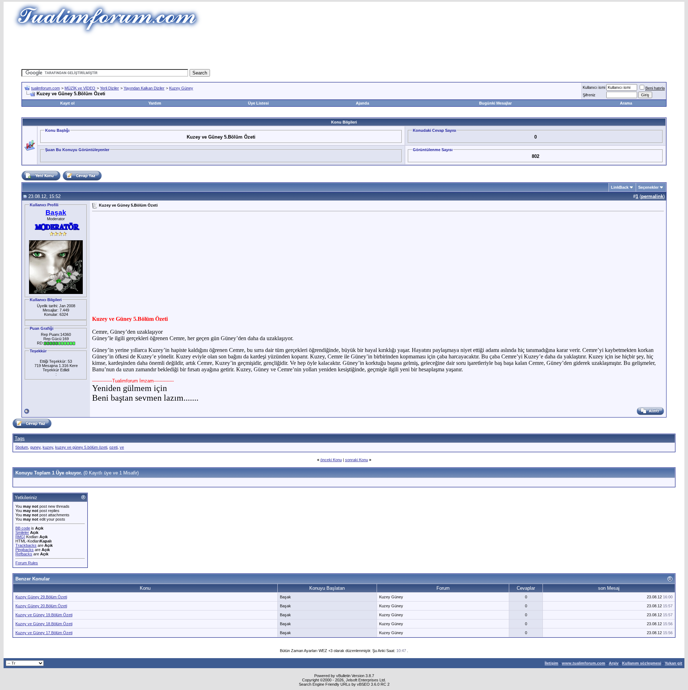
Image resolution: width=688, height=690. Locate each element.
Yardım (154, 103)
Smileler (22, 532)
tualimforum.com (45, 88)
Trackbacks (26, 545)
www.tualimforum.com (583, 663)
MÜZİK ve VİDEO (79, 88)
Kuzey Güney (181, 88)
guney (35, 447)
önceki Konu (331, 460)
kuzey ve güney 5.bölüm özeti (81, 447)
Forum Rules (26, 563)
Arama (626, 103)
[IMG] (20, 537)
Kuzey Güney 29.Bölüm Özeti (41, 597)
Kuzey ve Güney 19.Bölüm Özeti (43, 615)
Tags (20, 438)
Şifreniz (589, 95)
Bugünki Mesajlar (495, 103)
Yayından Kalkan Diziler (144, 88)
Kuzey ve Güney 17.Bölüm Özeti (43, 633)
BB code (22, 528)
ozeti (113, 447)
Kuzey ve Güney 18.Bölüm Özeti (43, 624)
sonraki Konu (356, 460)
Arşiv (613, 663)
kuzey (48, 447)
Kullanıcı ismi (594, 87)
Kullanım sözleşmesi (641, 663)
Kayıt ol (67, 103)
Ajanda (362, 103)
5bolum (21, 447)
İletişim (551, 663)
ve (122, 447)
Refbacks (23, 554)
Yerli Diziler (109, 88)
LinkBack (620, 187)
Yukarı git (673, 663)
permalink (652, 196)
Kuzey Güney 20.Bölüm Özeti (41, 606)
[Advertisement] (212, 52)
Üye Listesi (258, 103)
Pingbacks (24, 549)
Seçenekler (648, 187)
